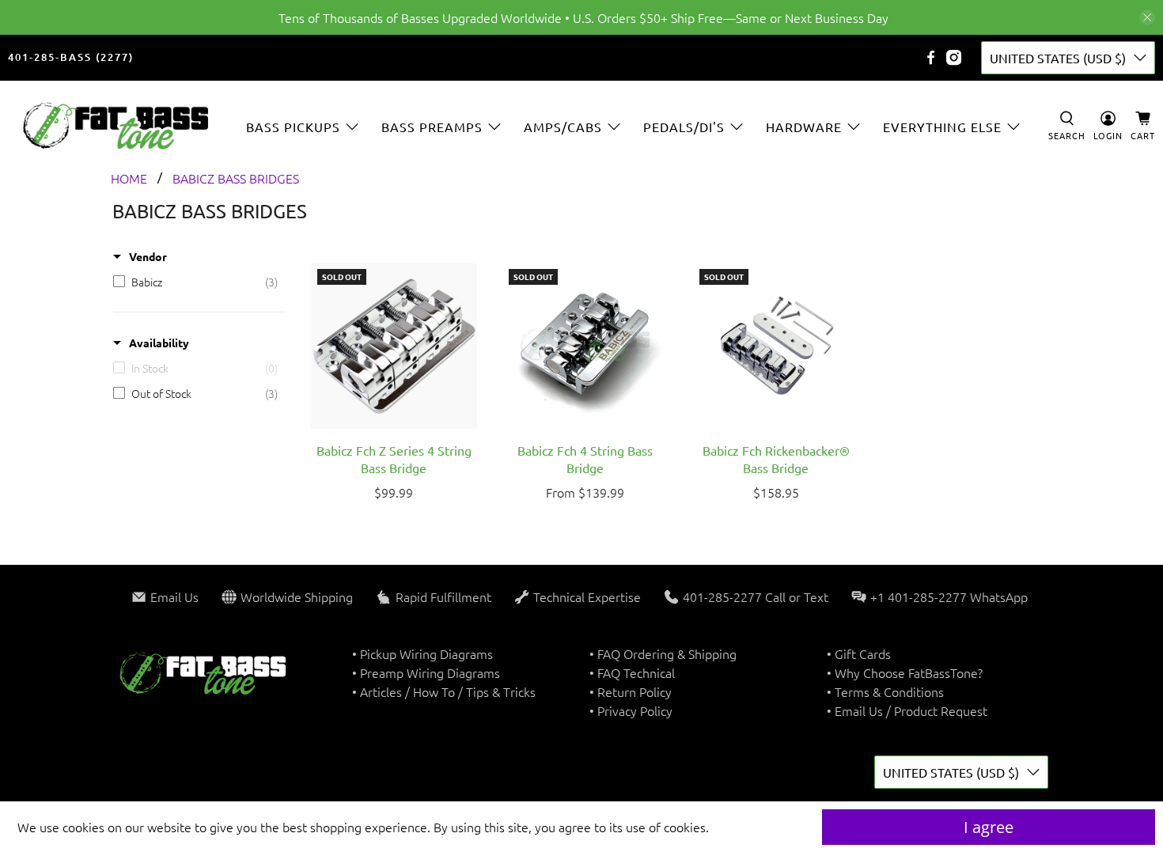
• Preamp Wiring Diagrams (426, 672)
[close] (1147, 17)
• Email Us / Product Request (907, 710)
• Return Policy (630, 691)
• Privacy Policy (630, 710)
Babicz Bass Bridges (235, 178)
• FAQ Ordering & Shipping (663, 653)
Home (129, 178)
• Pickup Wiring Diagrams (422, 653)
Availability (159, 342)
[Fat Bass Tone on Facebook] (930, 57)
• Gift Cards (859, 653)
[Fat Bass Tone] (116, 126)
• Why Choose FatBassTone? (905, 672)
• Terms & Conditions (885, 691)
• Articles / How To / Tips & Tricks (444, 691)
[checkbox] (195, 282)
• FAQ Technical (632, 672)
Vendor (148, 256)
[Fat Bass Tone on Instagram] (953, 57)
